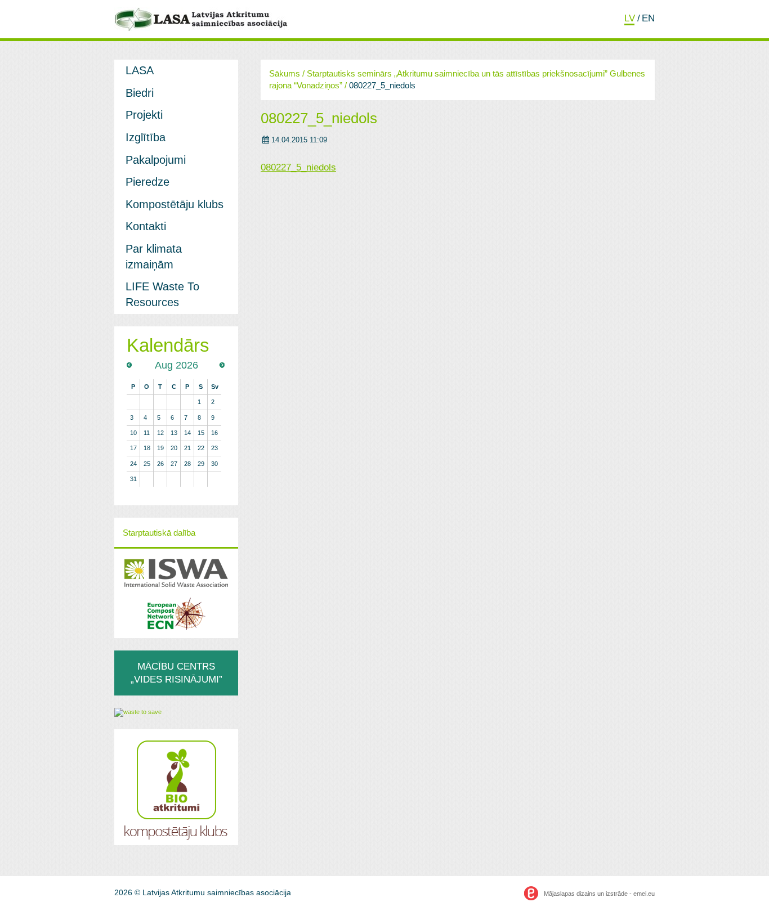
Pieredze (147, 182)
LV (629, 18)
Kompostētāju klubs (174, 204)
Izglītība (146, 137)
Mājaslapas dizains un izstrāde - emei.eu (599, 893)
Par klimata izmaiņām (154, 257)
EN (648, 18)
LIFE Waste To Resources (162, 294)
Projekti (144, 115)
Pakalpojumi (156, 160)
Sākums (284, 73)
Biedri (140, 93)
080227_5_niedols (319, 118)
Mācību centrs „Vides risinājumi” (176, 672)
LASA (140, 70)
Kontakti (146, 226)
